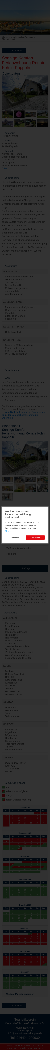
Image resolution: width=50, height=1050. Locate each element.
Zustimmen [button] (35, 537)
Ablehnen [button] (15, 537)
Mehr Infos (9, 531)
